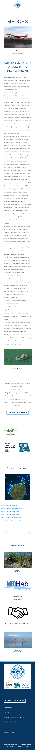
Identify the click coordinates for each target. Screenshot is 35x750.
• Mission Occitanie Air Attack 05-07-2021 (12, 508)
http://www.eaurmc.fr (25, 396)
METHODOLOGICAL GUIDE (14, 717)
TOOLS (6, 712)
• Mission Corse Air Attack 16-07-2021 (11, 511)
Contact (6, 744)
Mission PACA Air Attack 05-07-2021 (11, 505)
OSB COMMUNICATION (23, 746)
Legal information (13, 744)
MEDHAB (17, 596)
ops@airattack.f (26, 383)
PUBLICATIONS (10, 722)
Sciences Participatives (17, 624)
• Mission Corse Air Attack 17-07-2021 (11, 514)
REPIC (17, 571)
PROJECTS (8, 708)
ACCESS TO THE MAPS (17, 412)
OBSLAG (17, 651)
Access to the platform (14, 700)
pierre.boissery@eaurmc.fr (17, 389)
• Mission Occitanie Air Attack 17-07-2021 (12, 517)
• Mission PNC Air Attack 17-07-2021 (10, 520)
